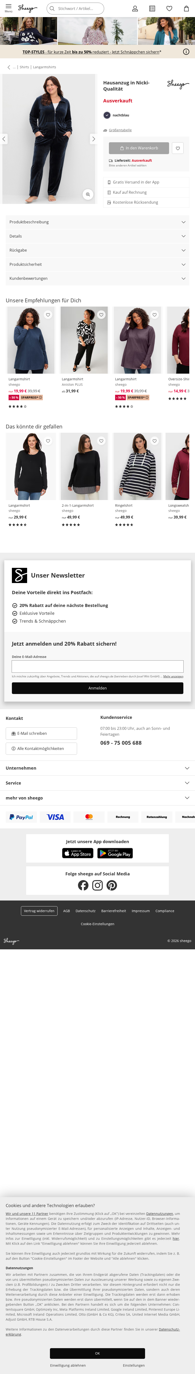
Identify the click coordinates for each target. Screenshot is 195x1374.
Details (16, 236)
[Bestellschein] (152, 8)
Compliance (165, 911)
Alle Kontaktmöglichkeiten (40, 748)
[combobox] (82, 8)
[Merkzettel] (169, 8)
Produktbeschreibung (29, 222)
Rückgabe (18, 250)
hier (176, 1238)
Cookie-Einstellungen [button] (97, 924)
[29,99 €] (31, 466)
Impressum (141, 911)
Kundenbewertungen (29, 278)
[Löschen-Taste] (99, 8)
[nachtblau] (107, 115)
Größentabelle (120, 130)
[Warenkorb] (186, 8)
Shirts (24, 67)
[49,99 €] (84, 466)
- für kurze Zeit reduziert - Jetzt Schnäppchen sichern (91, 52)
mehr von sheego (24, 798)
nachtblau (121, 115)
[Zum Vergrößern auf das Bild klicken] (88, 194)
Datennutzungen (159, 1213)
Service (13, 783)
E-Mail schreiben (29, 735)
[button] (8, 8)
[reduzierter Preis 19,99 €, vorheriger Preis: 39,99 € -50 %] (31, 340)
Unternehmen (21, 768)
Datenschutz (86, 911)
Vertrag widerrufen (39, 911)
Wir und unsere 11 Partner (27, 1213)
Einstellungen (134, 1365)
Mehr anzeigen (173, 676)
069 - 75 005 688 (121, 742)
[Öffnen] (186, 52)
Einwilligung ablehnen (68, 1365)
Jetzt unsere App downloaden (97, 841)
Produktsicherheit (26, 264)
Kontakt (14, 718)
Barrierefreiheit (113, 911)
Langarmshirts (44, 67)
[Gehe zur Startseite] (28, 8)
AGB (66, 911)
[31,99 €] (84, 340)
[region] (97, 1285)
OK (97, 1353)
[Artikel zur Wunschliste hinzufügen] (178, 148)
